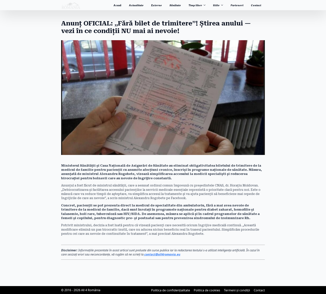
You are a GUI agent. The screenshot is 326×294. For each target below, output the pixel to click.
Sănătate (175, 5)
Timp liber (195, 5)
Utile (216, 5)
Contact (256, 5)
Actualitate (136, 5)
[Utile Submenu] (223, 5)
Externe (156, 5)
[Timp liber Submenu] (205, 5)
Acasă (117, 5)
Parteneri (237, 5)
